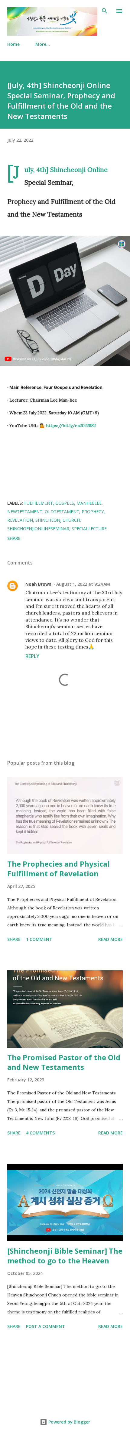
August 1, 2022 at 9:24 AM (83, 584)
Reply (32, 656)
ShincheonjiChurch (57, 520)
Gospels (64, 503)
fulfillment (38, 503)
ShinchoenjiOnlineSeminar (38, 528)
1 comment (39, 939)
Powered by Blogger (68, 1422)
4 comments (40, 1133)
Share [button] (14, 538)
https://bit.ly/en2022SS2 (71, 425)
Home (13, 44)
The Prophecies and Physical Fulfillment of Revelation (58, 868)
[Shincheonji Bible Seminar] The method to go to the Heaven (64, 1255)
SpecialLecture (89, 528)
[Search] (104, 11)
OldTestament (62, 511)
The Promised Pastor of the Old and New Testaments (63, 1062)
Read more (110, 939)
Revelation (20, 520)
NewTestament (24, 511)
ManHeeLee (89, 503)
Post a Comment (45, 1326)
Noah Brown (38, 584)
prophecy (93, 511)
